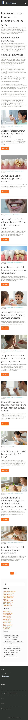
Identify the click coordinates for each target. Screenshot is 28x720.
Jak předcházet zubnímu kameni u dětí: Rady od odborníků (13, 133)
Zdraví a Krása (7, 605)
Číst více (4, 148)
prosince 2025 (7, 624)
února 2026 (7, 621)
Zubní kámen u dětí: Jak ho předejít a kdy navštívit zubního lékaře (14, 270)
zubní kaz (12, 650)
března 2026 (7, 619)
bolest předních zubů (9, 654)
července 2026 (7, 613)
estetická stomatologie (9, 641)
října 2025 (6, 627)
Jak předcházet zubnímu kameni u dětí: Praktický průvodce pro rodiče (13, 358)
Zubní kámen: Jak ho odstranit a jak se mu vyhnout (11, 178)
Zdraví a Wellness (8, 597)
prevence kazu (14, 652)
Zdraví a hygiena (8, 600)
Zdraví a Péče (7, 603)
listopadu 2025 (7, 625)
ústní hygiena (15, 635)
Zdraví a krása (7, 594)
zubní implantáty (16, 648)
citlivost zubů (7, 648)
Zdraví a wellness (8, 593)
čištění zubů (20, 641)
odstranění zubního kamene (10, 656)
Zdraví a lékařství (8, 602)
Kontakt (3, 703)
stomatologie (7, 646)
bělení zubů (7, 635)
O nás (2, 687)
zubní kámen (15, 637)
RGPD (2, 698)
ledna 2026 (7, 622)
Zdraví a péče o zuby (19, 126)
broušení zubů (15, 646)
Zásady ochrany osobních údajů (9, 693)
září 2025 (6, 628)
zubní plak (18, 650)
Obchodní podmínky (6, 709)
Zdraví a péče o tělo (8, 596)
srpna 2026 (7, 611)
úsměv (6, 650)
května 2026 (7, 616)
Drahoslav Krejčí (10, 126)
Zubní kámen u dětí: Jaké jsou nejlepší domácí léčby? (13, 454)
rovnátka (6, 652)
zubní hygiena (14, 639)
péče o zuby (7, 637)
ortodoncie (6, 639)
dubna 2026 (7, 617)
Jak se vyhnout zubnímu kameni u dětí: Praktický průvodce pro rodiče (13, 315)
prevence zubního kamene (10, 644)
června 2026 (7, 614)
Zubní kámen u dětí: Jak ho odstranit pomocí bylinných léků (12, 550)
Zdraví (5, 599)
